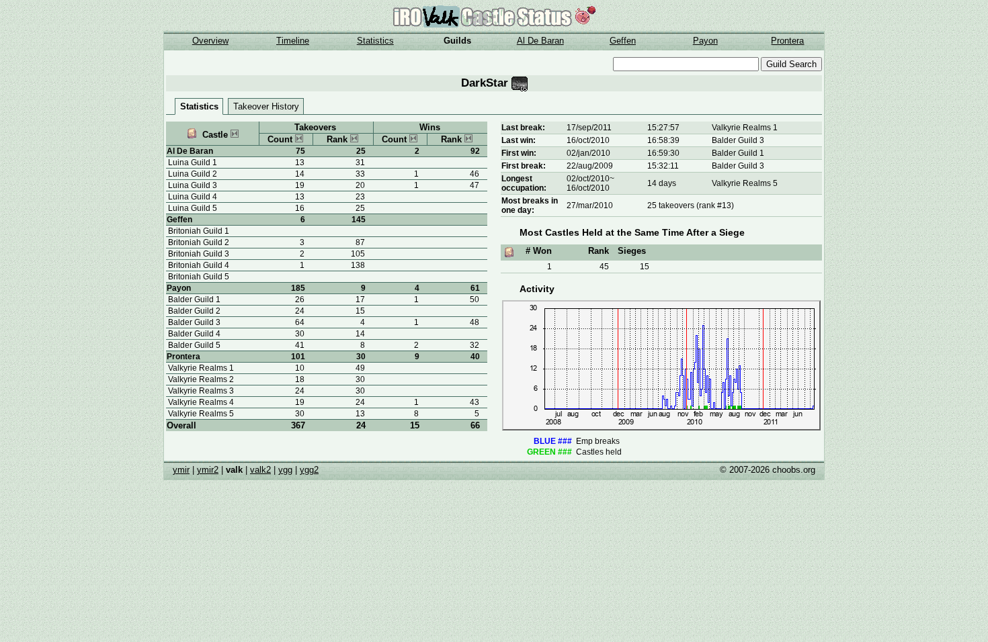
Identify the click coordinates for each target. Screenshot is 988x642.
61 (475, 288)
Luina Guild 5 (192, 208)
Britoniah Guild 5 (198, 276)
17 (360, 299)
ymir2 (207, 470)
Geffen (623, 41)
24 (361, 425)
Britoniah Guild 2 (198, 242)
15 (360, 311)
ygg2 (309, 470)
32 (474, 345)
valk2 (260, 470)
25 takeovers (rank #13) (690, 205)
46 (474, 174)
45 (604, 266)
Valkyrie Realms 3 (201, 391)
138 (358, 265)
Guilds (457, 41)
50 (474, 299)
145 (359, 219)
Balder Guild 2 (194, 311)
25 (361, 151)
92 (475, 151)
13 (360, 413)
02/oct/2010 (588, 178)
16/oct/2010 (588, 140)
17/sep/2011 (589, 127)
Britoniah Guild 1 (198, 231)
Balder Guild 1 (194, 299)
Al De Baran (540, 41)
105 (358, 254)
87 (360, 242)
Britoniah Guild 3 (198, 254)
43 (474, 402)
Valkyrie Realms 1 (201, 368)
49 (360, 368)
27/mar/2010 (590, 205)
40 (475, 356)
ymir (181, 470)
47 (474, 185)
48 (474, 322)
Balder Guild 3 (194, 322)
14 (360, 333)
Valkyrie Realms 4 (201, 402)
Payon (705, 41)
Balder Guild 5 (194, 345)
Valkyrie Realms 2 (201, 379)
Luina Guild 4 (192, 196)
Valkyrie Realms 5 (201, 413)
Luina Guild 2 (192, 174)
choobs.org (793, 470)
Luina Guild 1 (192, 162)
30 (361, 356)
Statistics (375, 41)
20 (360, 185)
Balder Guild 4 (194, 333)
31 (360, 162)
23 (360, 196)
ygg (285, 470)
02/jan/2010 (588, 153)
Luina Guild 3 (192, 185)
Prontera (787, 41)
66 (475, 425)
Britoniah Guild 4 (198, 265)
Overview (210, 41)
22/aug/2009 (590, 166)
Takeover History (266, 106)
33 (360, 174)
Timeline (292, 41)
